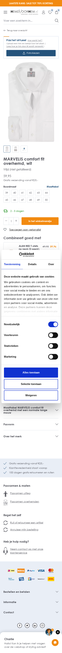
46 (14, 199)
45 (6, 199)
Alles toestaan (31, 372)
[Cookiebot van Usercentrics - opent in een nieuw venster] (19, 254)
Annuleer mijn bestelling (24, 529)
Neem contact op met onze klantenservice (26, 551)
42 (30, 192)
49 (38, 199)
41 (22, 192)
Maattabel (53, 186)
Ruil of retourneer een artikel (26, 522)
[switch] (53, 335)
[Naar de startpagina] (24, 12)
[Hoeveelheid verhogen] (16, 221)
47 (22, 199)
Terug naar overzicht (17, 30)
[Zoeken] (57, 20)
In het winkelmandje (40, 221)
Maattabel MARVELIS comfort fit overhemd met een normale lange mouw (25, 410)
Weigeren (31, 395)
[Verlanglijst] (48, 12)
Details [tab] (32, 264)
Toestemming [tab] (12, 264)
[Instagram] (42, 625)
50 (46, 199)
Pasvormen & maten (16, 485)
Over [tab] (51, 264)
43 (38, 192)
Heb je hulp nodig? (16, 541)
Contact (8, 612)
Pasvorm (8, 424)
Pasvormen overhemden (24, 501)
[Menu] (5, 12)
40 (14, 192)
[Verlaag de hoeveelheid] (6, 221)
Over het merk (12, 436)
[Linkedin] (34, 625)
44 (46, 192)
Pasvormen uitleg (20, 493)
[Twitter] (27, 625)
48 (30, 199)
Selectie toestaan (31, 383)
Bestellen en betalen (16, 591)
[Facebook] (19, 625)
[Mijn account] (42, 12)
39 (6, 192)
